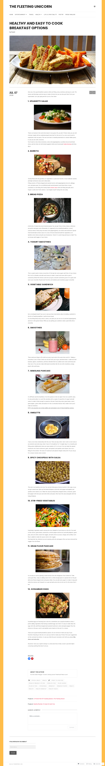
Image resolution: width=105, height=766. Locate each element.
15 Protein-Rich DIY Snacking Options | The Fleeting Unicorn (49, 698)
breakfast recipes (62, 686)
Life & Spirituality (50, 14)
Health (37, 14)
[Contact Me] (95, 6)
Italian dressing (67, 144)
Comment (71, 727)
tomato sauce (53, 187)
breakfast (52, 686)
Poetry (61, 14)
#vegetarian (43, 686)
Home (11, 14)
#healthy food (52, 683)
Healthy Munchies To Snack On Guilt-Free (44, 704)
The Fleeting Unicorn (30, 6)
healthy (31, 688)
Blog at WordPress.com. (16, 764)
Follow (13, 752)
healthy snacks (53, 688)
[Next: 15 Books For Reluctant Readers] (94, 92)
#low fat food (33, 686)
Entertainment (20, 14)
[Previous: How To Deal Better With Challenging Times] (90, 92)
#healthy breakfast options (37, 683)
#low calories (62, 683)
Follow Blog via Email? (18, 741)
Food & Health (36, 680)
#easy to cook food (57, 680)
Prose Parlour (70, 14)
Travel (31, 14)
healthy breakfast (41, 688)
